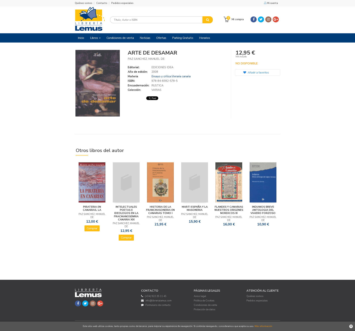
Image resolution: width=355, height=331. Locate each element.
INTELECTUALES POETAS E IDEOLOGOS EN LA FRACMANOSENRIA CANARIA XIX (126, 213)
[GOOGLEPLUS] (276, 19)
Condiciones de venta (205, 305)
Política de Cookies (204, 300)
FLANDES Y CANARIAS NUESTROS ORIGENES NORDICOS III (228, 210)
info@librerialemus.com (159, 300)
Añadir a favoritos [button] (258, 72)
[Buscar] (207, 19)
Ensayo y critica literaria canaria (171, 76)
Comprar (92, 228)
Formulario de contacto (158, 305)
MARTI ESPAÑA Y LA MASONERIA (195, 208)
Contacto (101, 3)
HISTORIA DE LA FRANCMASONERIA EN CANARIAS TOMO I (160, 210)
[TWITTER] (261, 19)
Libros (94, 38)
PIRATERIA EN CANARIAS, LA (92, 208)
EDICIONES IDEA (162, 67)
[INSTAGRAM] (268, 19)
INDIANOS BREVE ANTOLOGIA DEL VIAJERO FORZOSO (263, 210)
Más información (263, 326)
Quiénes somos (83, 3)
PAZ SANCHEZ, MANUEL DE (146, 59)
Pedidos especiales (122, 3)
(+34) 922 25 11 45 (155, 296)
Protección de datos (204, 309)
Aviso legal (200, 296)
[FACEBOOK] (254, 19)
